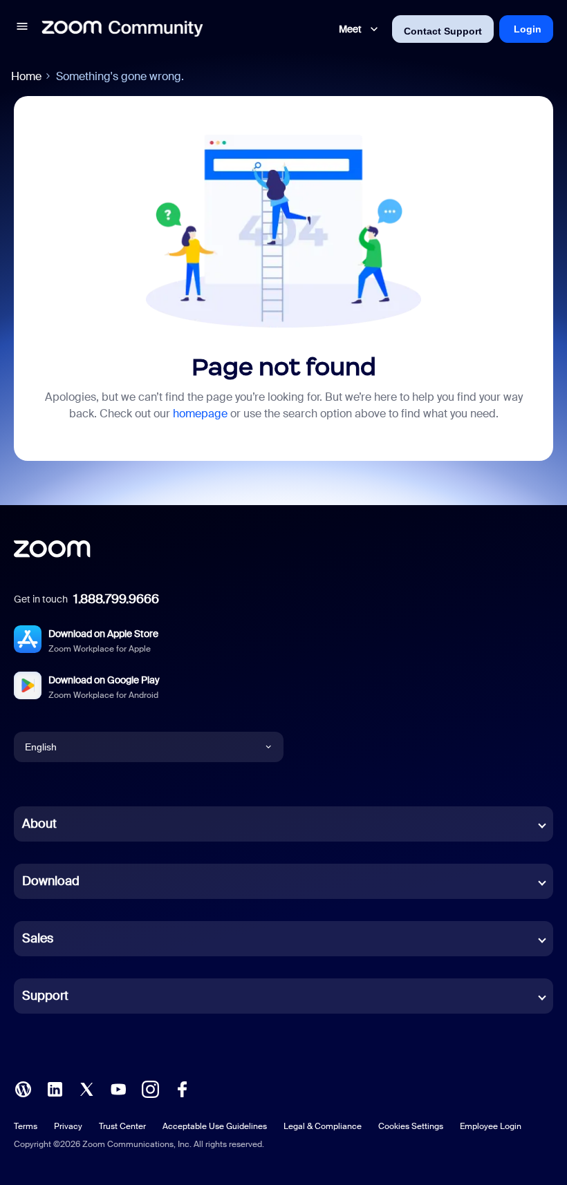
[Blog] (23, 1088)
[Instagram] (150, 1088)
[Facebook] (182, 1088)
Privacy (68, 1126)
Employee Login (490, 1126)
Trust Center (122, 1126)
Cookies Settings (410, 1126)
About (39, 823)
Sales (37, 938)
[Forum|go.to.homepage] (122, 29)
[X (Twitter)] (86, 1088)
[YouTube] (118, 1088)
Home (26, 76)
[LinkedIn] (55, 1088)
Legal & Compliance (323, 1126)
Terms (25, 1126)
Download (51, 881)
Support (45, 995)
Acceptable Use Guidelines (214, 1126)
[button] (22, 28)
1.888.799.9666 (116, 599)
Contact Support (443, 31)
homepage (200, 413)
